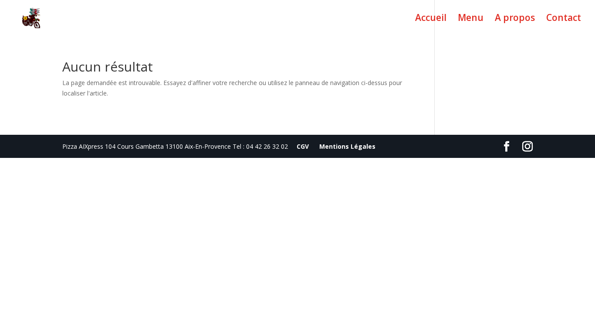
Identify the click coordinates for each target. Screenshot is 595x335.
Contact (563, 19)
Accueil (430, 19)
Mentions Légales (347, 146)
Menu (470, 19)
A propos (515, 19)
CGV (303, 146)
